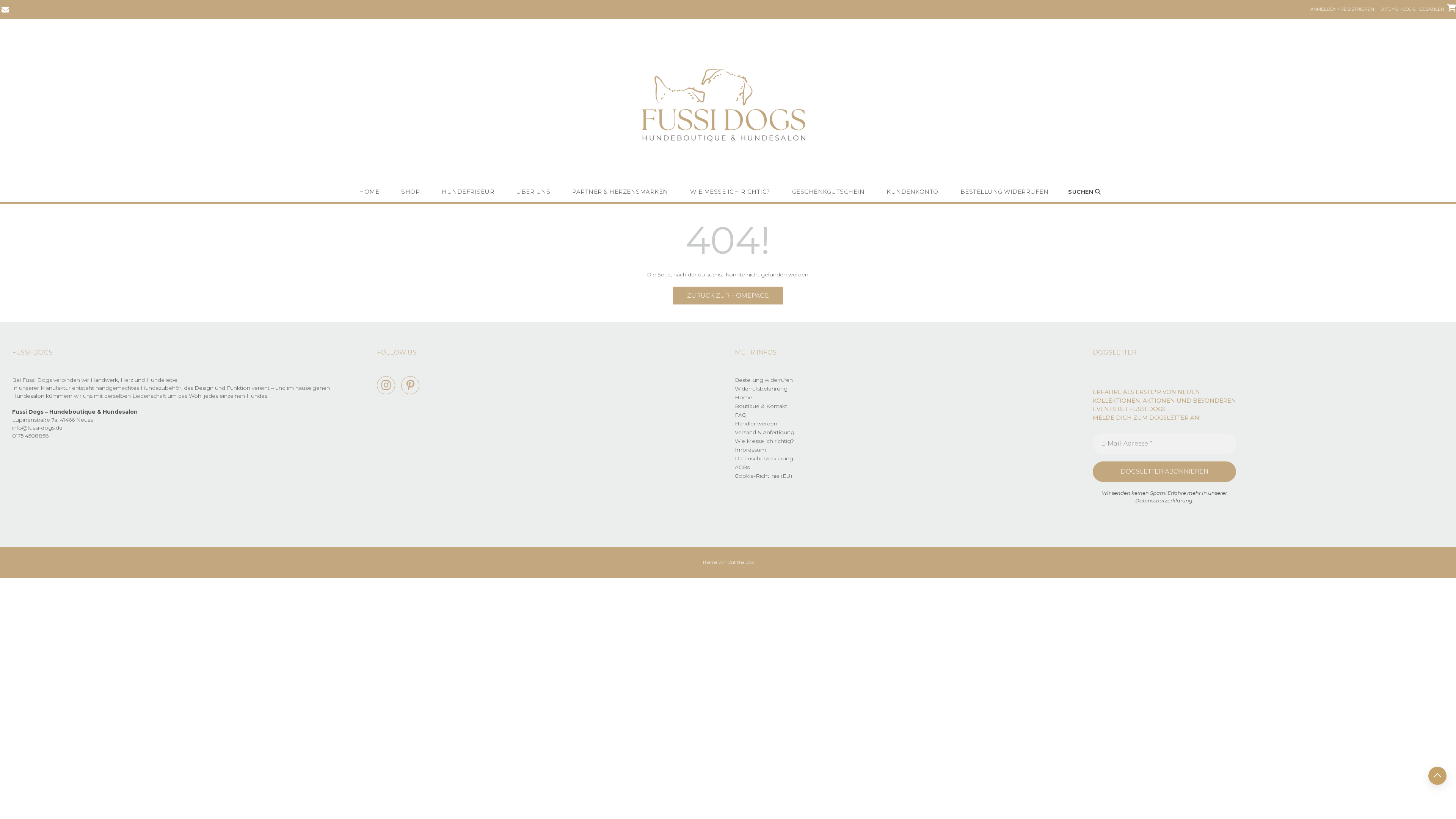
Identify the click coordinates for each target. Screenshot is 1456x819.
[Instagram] (386, 385)
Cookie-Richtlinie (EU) (763, 475)
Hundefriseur (468, 191)
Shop (410, 191)
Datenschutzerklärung (764, 458)
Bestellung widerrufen (1004, 191)
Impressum (750, 449)
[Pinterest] (410, 385)
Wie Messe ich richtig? (730, 191)
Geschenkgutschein (828, 191)
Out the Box (741, 562)
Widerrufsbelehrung (761, 388)
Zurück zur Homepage (728, 295)
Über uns (533, 191)
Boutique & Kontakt (761, 406)
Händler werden (756, 423)
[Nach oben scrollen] (1437, 776)
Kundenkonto (912, 191)
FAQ (741, 414)
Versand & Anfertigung (764, 432)
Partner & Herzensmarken (620, 191)
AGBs (742, 467)
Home (369, 191)
